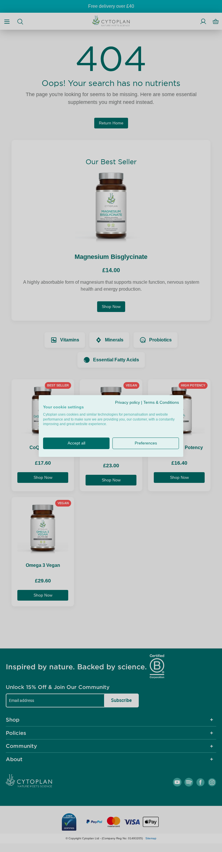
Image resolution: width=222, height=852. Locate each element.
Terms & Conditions (161, 402)
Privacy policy (127, 402)
